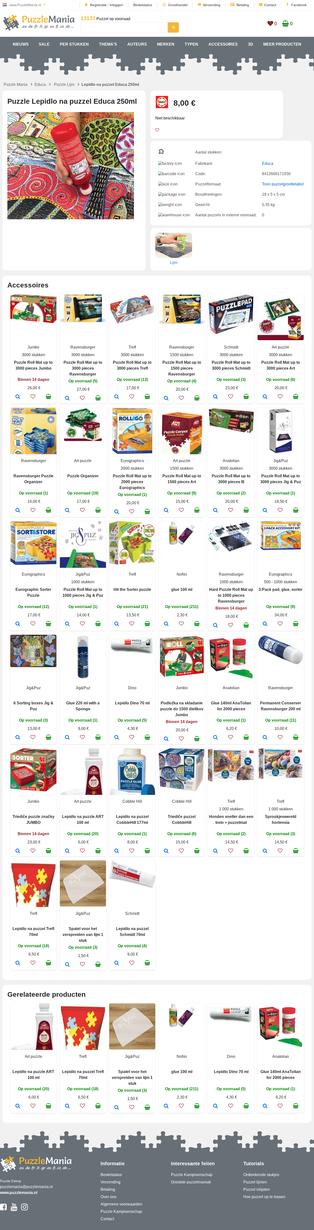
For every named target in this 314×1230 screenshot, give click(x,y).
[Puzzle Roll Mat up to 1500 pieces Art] (166, 510)
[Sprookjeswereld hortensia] (265, 851)
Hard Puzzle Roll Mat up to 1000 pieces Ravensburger (231, 595)
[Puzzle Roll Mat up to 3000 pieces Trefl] (116, 397)
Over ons (108, 1197)
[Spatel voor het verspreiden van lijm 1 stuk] (67, 965)
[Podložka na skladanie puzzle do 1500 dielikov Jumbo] (166, 739)
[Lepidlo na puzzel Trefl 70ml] (17, 963)
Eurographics (132, 461)
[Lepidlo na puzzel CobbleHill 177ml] (116, 851)
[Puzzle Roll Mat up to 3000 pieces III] (215, 510)
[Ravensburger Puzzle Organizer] (17, 510)
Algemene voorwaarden (121, 1204)
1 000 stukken (231, 809)
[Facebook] (3, 1209)
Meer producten (282, 44)
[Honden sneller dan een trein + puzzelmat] (215, 851)
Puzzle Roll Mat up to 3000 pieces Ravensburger (83, 368)
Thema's (108, 44)
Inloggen (116, 5)
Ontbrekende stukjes (261, 1175)
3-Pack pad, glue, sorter (280, 589)
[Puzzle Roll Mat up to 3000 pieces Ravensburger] (67, 398)
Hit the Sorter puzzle (132, 589)
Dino (132, 688)
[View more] (33, 322)
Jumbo (33, 347)
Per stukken (74, 44)
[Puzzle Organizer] (67, 510)
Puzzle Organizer (83, 476)
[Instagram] (24, 1209)
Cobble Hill (132, 801)
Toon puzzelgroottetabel (283, 184)
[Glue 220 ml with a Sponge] (67, 738)
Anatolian (231, 461)
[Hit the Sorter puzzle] (116, 624)
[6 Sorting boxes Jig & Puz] (17, 738)
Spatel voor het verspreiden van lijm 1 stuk (83, 935)
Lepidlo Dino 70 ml (132, 703)
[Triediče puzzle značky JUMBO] (17, 851)
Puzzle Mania (15, 84)
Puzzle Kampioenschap (121, 1211)
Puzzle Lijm (64, 84)
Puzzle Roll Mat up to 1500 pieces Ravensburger (181, 368)
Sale (44, 44)
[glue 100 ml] (166, 624)
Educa (40, 84)
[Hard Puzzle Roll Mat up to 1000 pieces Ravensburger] (215, 625)
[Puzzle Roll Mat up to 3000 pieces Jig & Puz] (265, 510)
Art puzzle (280, 347)
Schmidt (231, 347)
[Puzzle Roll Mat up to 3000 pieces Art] (265, 397)
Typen (191, 44)
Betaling (242, 5)
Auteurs (137, 44)
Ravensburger (82, 347)
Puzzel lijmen (255, 1182)
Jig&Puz (280, 461)
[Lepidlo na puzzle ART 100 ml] (67, 851)
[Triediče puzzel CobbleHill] (166, 851)
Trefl (132, 347)
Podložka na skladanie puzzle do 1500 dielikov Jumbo (181, 709)
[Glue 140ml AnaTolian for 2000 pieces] (215, 738)
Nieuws (21, 44)
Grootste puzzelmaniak (191, 1182)
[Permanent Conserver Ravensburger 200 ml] (265, 738)
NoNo (182, 574)
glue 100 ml (181, 589)
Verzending (211, 5)
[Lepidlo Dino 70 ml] (116, 738)
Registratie (98, 5)
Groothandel (177, 5)
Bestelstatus (142, 5)
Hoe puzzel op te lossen (264, 1197)
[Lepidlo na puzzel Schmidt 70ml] (116, 963)
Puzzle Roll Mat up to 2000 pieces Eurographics (132, 482)
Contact (270, 5)
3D (250, 44)
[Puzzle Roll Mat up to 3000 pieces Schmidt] (215, 397)
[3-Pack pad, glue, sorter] (265, 624)
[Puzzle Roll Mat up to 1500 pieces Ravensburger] (166, 398)
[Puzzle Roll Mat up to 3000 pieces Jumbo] (17, 397)
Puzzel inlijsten (256, 1189)
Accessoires (223, 44)
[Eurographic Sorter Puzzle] (17, 624)
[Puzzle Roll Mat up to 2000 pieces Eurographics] (116, 512)
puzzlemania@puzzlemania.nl (26, 1187)
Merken (165, 44)
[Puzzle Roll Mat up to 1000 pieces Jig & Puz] (67, 624)
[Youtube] (14, 1209)
